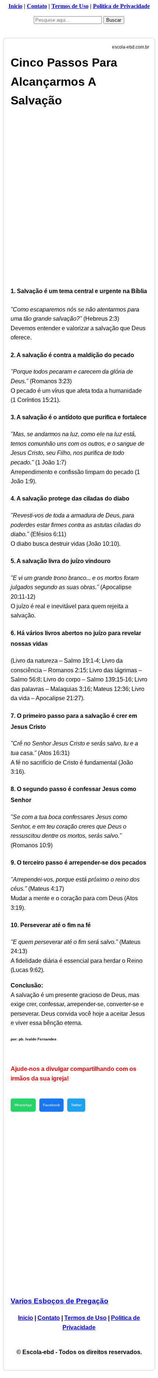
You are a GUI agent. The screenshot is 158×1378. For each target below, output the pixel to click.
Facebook (51, 1105)
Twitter (76, 1105)
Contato (37, 6)
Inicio (15, 6)
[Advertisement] (79, 197)
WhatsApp (23, 1105)
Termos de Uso (70, 6)
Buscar (113, 20)
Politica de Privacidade (121, 6)
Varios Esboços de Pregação (59, 1301)
